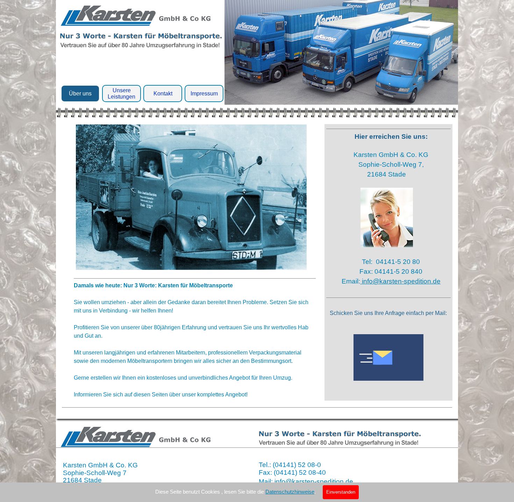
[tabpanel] (195, 338)
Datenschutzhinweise (289, 492)
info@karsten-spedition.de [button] (400, 281)
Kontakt (163, 93)
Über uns (80, 93)
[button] (388, 358)
